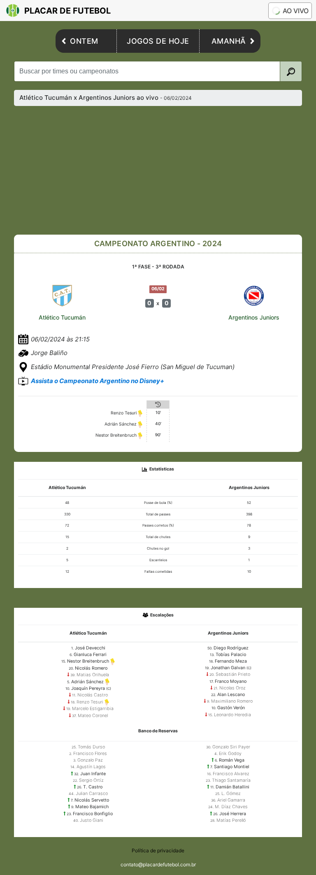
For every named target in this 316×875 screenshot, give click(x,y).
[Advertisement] (164, 170)
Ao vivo (296, 11)
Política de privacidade (158, 850)
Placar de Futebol (67, 11)
